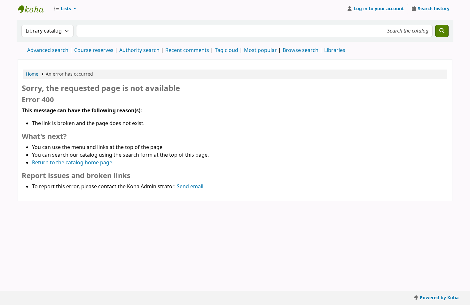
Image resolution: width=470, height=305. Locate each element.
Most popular (260, 50)
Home (32, 74)
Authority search (139, 50)
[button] (65, 9)
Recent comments (187, 50)
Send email (190, 186)
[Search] (442, 31)
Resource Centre (34, 9)
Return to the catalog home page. (73, 163)
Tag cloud (226, 50)
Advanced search (47, 50)
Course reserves (94, 50)
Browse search (300, 50)
